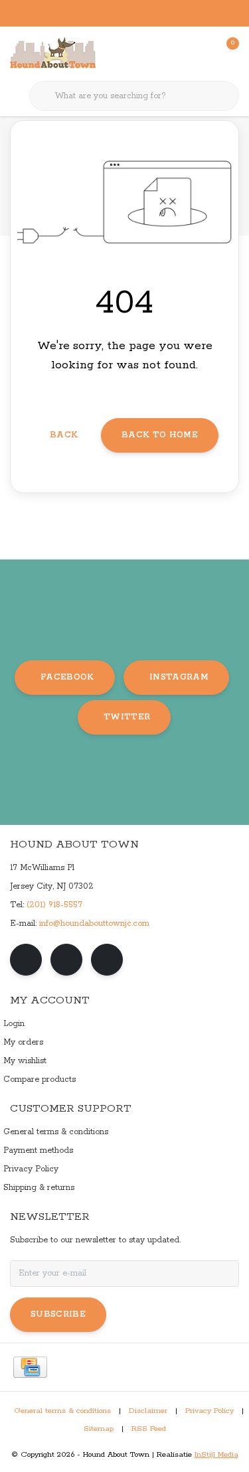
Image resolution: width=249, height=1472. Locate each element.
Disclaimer (148, 1411)
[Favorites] (201, 53)
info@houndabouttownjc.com (94, 923)
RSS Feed (148, 1429)
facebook (67, 677)
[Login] (176, 53)
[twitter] (107, 960)
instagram (178, 677)
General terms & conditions (62, 1411)
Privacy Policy (209, 1411)
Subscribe (58, 1314)
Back (64, 435)
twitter (127, 717)
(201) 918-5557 (54, 905)
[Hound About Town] (53, 53)
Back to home (160, 435)
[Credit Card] (30, 1367)
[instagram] (66, 960)
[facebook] (26, 960)
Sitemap (99, 1429)
